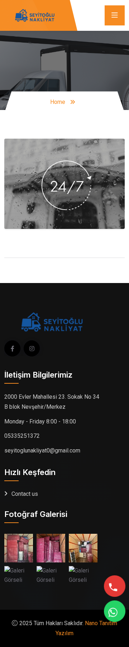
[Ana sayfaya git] (33, 14)
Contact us (24, 493)
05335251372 (22, 435)
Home (57, 102)
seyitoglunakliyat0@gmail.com (42, 450)
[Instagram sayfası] (32, 348)
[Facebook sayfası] (12, 348)
